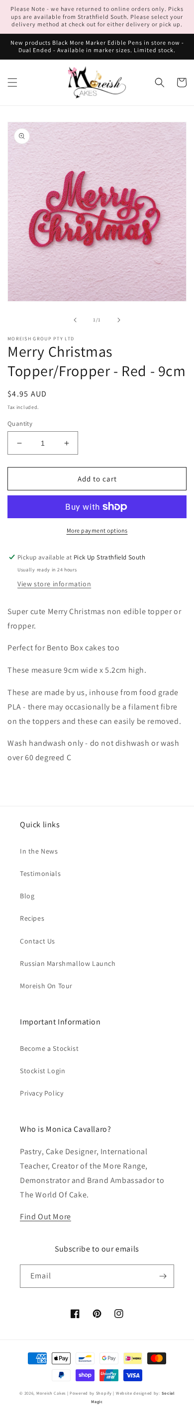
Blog (27, 895)
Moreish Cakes (51, 1393)
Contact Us (37, 941)
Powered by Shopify (91, 1393)
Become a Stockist (49, 1048)
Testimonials (40, 873)
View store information (54, 583)
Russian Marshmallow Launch (68, 963)
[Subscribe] (163, 1276)
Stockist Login (42, 1070)
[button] (12, 82)
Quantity (19, 423)
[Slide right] (119, 320)
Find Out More (45, 1216)
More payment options (97, 530)
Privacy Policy (41, 1093)
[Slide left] (75, 320)
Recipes (32, 918)
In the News (39, 851)
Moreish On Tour (46, 985)
